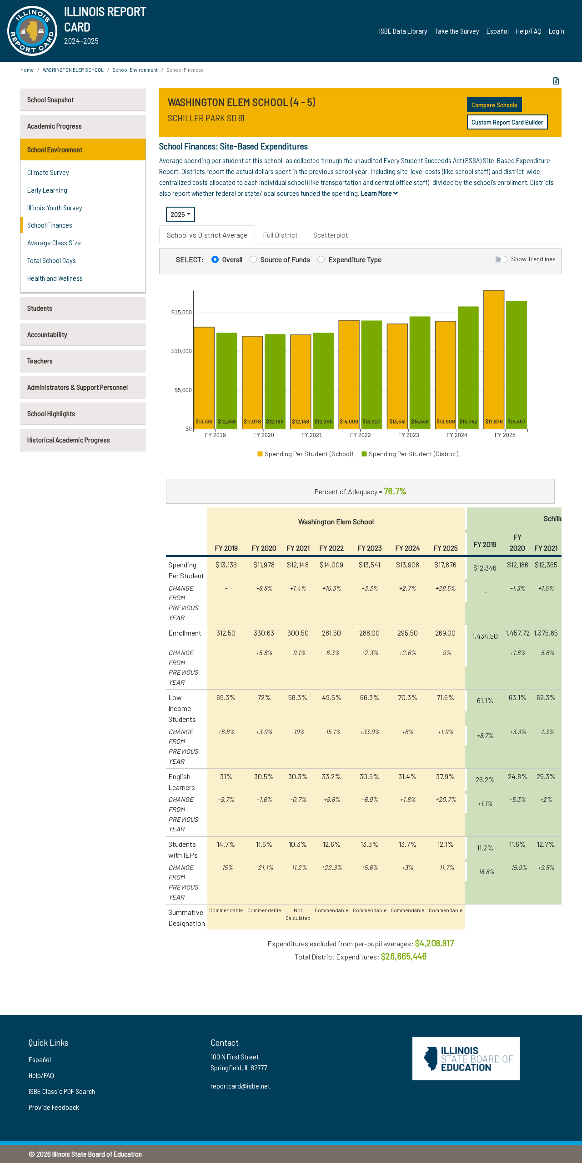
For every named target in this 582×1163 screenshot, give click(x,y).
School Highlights (51, 413)
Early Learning (47, 189)
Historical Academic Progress (68, 439)
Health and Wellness (55, 277)
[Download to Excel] (556, 81)
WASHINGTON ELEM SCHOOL (73, 69)
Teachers (40, 360)
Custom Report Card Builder (507, 122)
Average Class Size (54, 242)
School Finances (49, 224)
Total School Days (51, 260)
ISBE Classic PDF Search (62, 1091)
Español (498, 30)
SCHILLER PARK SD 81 (206, 117)
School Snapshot (50, 99)
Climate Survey (48, 172)
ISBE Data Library (403, 30)
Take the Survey (457, 30)
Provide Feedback (54, 1107)
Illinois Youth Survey (54, 207)
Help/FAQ (529, 30)
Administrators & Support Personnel (77, 387)
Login (556, 30)
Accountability (47, 334)
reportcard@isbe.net (240, 1085)
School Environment (54, 149)
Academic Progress (54, 125)
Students (39, 307)
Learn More (377, 193)
